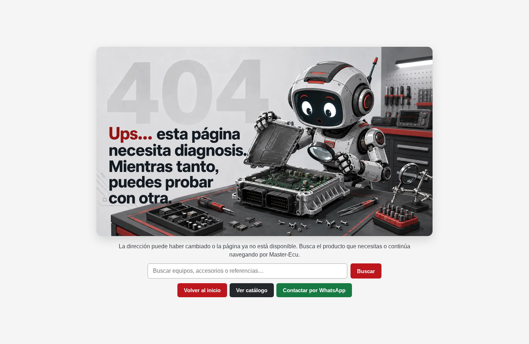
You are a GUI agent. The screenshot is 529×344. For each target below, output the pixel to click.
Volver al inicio (202, 290)
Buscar (366, 271)
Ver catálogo (251, 290)
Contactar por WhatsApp (314, 290)
